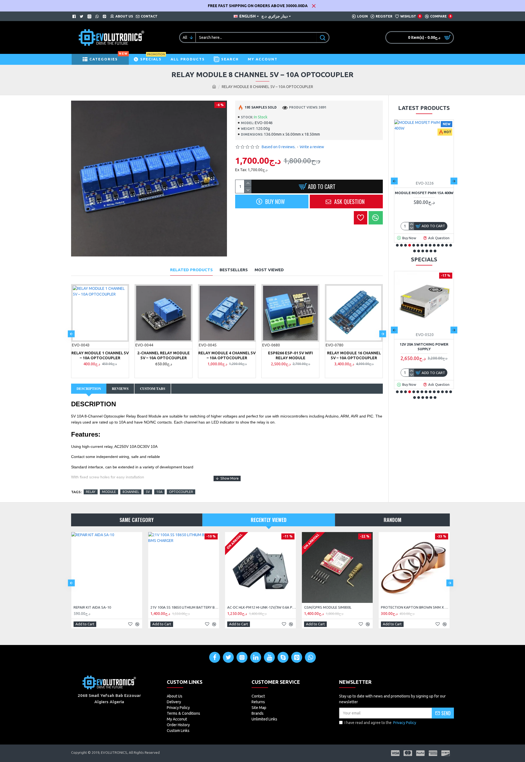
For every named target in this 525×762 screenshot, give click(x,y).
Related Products (191, 269)
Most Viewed (269, 269)
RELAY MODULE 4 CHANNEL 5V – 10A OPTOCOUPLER (227, 355)
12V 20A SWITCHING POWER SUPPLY (424, 346)
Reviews (120, 388)
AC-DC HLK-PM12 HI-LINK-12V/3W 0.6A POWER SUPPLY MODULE (261, 607)
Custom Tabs (152, 388)
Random (392, 519)
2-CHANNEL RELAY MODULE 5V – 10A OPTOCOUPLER (163, 355)
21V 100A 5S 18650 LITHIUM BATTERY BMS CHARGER (184, 607)
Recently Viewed (269, 519)
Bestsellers (234, 269)
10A (159, 492)
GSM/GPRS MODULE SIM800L (327, 607)
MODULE (109, 492)
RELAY (90, 492)
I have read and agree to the (380, 722)
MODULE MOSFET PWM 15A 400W (424, 193)
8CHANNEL (130, 492)
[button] (71, 334)
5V (148, 492)
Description (89, 388)
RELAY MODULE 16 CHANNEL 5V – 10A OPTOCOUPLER (354, 355)
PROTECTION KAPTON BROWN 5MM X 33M (415, 607)
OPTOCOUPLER (181, 492)
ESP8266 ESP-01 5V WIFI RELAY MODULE (290, 355)
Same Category (136, 519)
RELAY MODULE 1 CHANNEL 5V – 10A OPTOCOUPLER (100, 355)
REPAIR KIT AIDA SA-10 (92, 607)
